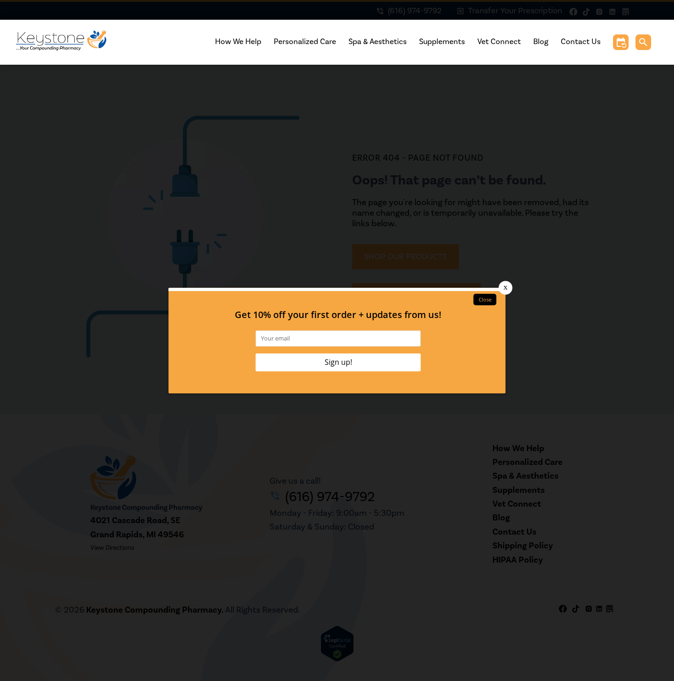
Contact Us (581, 42)
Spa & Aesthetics (377, 42)
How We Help (238, 42)
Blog (540, 42)
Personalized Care (305, 42)
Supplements (442, 42)
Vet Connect (499, 42)
